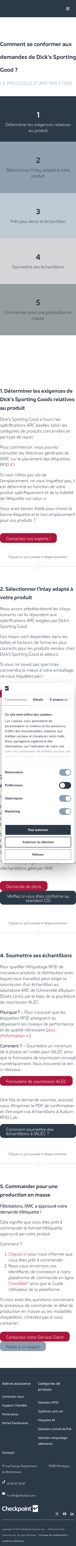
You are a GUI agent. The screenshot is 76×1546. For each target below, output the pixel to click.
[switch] (65, 785)
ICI (12, 464)
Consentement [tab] (16, 699)
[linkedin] (72, 1513)
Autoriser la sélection (38, 842)
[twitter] (57, 1513)
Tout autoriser (38, 830)
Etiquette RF (46, 1420)
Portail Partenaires (15, 1423)
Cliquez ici (17, 1253)
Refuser (38, 854)
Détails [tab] (38, 699)
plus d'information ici (27, 1032)
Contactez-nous (13, 1396)
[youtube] (64, 1513)
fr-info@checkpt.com (21, 1495)
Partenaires (10, 1414)
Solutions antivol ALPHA (54, 1429)
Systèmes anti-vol (50, 1411)
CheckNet (17, 1283)
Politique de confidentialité (53, 1535)
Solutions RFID (48, 1402)
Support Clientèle (14, 1405)
